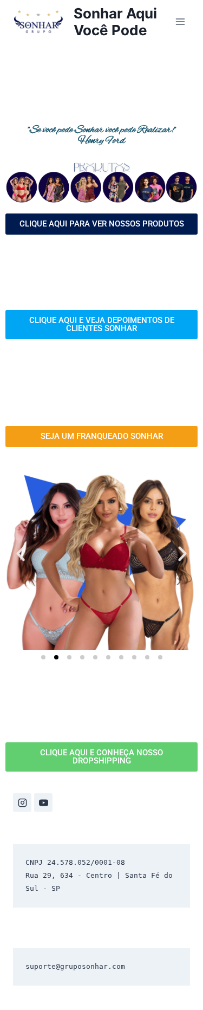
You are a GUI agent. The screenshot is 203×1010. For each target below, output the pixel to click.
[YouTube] (43, 802)
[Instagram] (22, 802)
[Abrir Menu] (180, 21)
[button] (20, 554)
